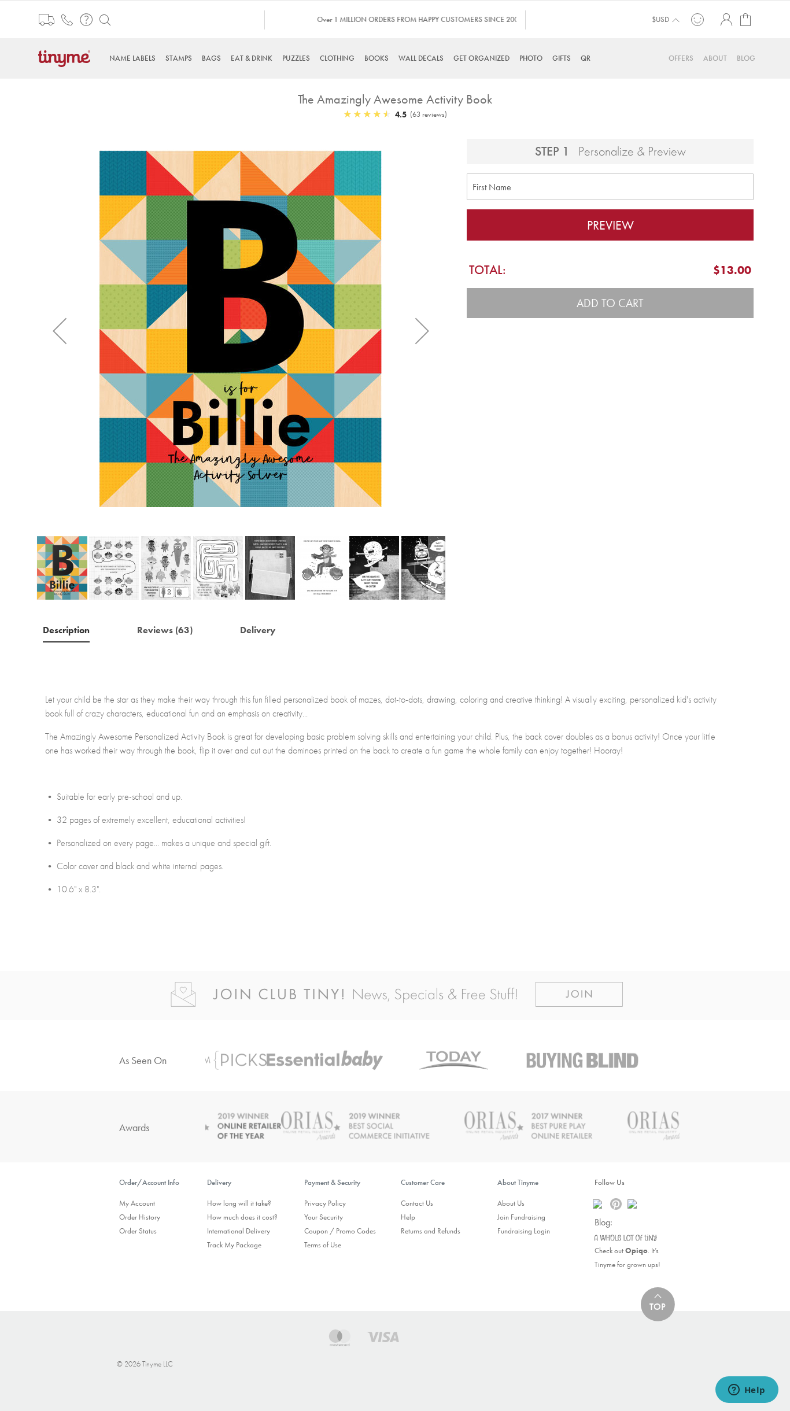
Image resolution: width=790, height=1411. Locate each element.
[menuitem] (132, 58)
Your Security (323, 1217)
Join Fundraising (521, 1217)
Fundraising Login (523, 1231)
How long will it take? (239, 1203)
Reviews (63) (165, 630)
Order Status (138, 1231)
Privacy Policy (325, 1203)
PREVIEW (610, 225)
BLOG (746, 58)
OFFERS (681, 58)
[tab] (66, 629)
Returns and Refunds (430, 1231)
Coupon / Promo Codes (340, 1231)
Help (408, 1217)
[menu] (395, 58)
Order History (139, 1217)
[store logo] (67, 57)
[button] (59, 330)
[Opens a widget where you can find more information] (746, 1390)
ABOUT (715, 58)
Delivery (257, 630)
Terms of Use (322, 1245)
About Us (511, 1203)
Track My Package (234, 1245)
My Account (137, 1203)
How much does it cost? (242, 1217)
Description (66, 630)
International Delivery (238, 1231)
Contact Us (417, 1203)
